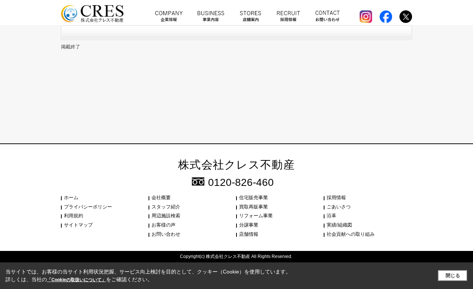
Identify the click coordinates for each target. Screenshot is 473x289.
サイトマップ (78, 225)
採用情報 (336, 197)
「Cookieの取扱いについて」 (76, 279)
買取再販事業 (253, 207)
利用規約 (73, 215)
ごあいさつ (339, 207)
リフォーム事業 (256, 215)
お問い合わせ (166, 234)
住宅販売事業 (253, 197)
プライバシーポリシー (88, 207)
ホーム (71, 197)
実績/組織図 (339, 225)
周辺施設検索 (166, 215)
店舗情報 (248, 234)
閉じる (453, 275)
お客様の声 (164, 225)
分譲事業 (248, 225)
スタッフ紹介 (166, 207)
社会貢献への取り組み (351, 234)
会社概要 (161, 197)
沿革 (331, 215)
